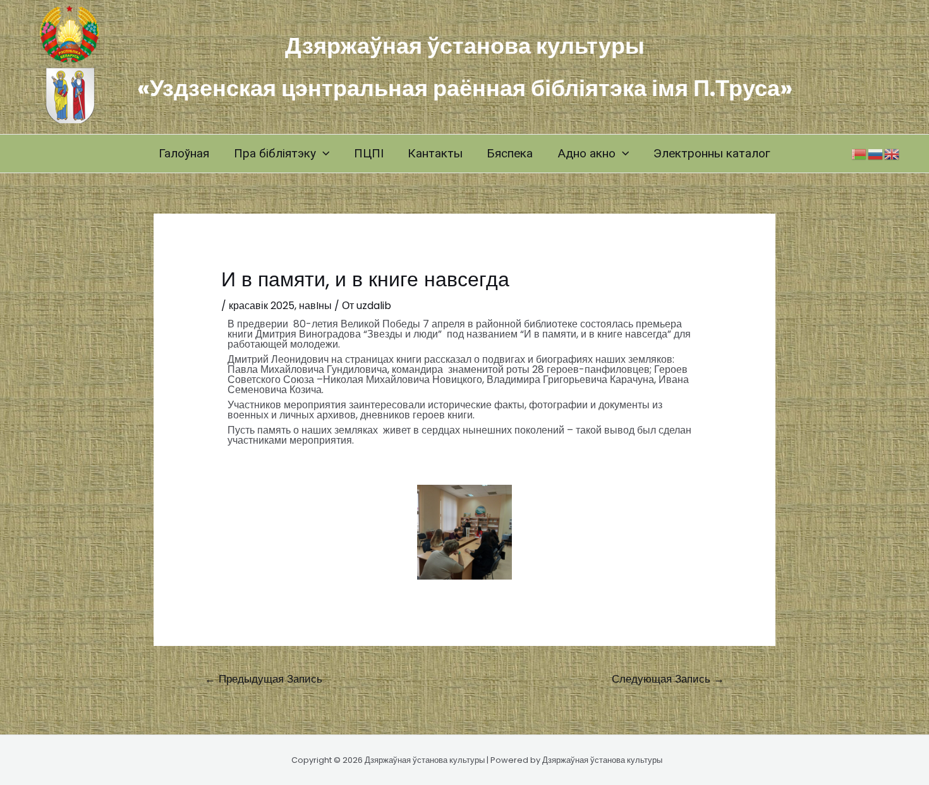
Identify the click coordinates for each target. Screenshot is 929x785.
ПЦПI (369, 153)
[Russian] (876, 153)
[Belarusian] (859, 153)
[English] (892, 153)
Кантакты (435, 153)
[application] (323, 154)
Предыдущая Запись (263, 678)
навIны (315, 305)
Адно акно (586, 153)
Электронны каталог (711, 153)
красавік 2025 (261, 305)
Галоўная (184, 153)
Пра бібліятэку (275, 153)
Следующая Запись (668, 678)
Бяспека (510, 153)
